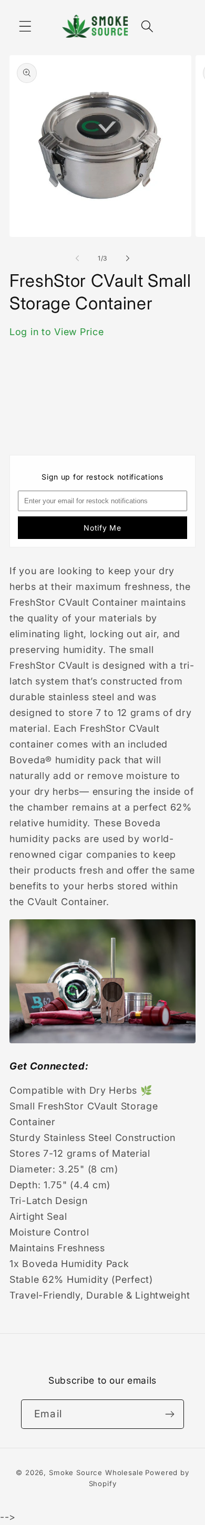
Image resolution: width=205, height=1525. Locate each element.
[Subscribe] (169, 1414)
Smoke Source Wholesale (96, 1472)
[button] (25, 26)
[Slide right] (127, 257)
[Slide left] (77, 257)
